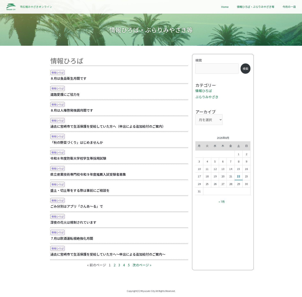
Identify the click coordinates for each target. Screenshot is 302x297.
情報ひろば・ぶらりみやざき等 (255, 7)
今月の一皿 (289, 7)
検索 (198, 60)
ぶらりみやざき (206, 96)
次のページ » (142, 264)
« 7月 (222, 201)
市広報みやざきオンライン (36, 7)
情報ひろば (57, 72)
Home (225, 7)
